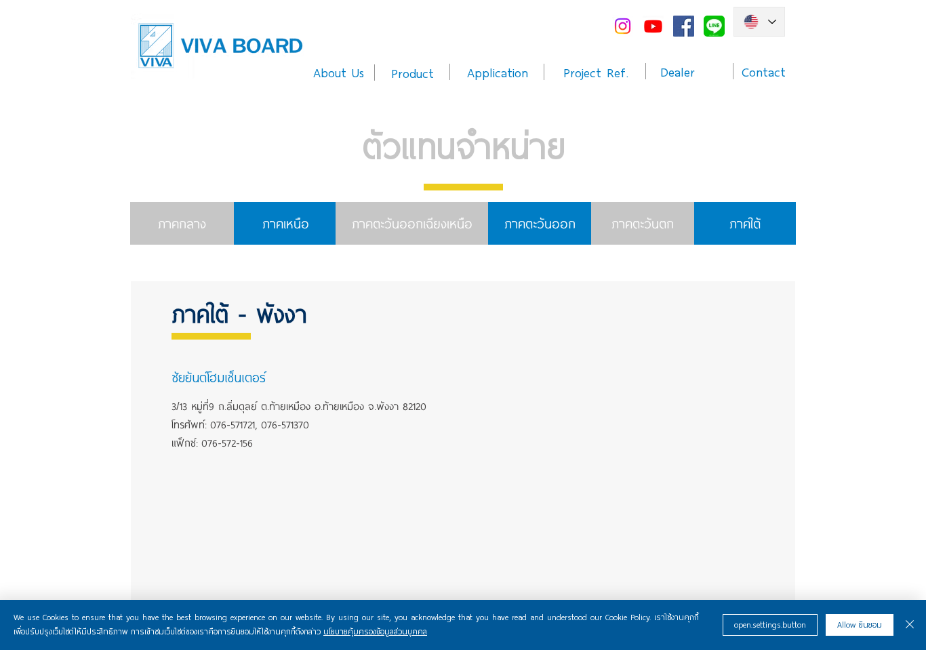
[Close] (910, 625)
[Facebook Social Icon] (683, 26)
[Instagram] (622, 26)
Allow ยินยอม (859, 625)
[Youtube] (653, 26)
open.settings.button (770, 625)
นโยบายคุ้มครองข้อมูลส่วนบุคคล (375, 631)
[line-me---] (714, 26)
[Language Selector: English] (759, 22)
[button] (269, 376)
